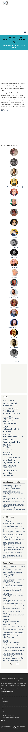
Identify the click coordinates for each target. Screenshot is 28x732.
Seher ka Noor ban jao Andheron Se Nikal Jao (13, 639)
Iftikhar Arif (14, 207)
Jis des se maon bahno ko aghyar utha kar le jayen (12, 524)
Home (5, 45)
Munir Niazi (14, 277)
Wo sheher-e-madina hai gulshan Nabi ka (14, 626)
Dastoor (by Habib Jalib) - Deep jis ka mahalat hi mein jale (13, 630)
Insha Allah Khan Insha (13, 437)
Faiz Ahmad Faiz (5, 111)
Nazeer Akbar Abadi (14, 307)
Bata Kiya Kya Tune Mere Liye (11, 538)
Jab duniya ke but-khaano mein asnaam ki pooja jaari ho (12, 486)
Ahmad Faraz (14, 157)
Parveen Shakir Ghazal (14, 327)
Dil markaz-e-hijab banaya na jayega (13, 657)
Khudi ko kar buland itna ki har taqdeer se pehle (14, 567)
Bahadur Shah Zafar (11, 413)
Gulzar (5, 426)
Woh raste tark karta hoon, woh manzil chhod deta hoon (14, 499)
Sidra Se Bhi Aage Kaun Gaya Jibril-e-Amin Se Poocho (13, 651)
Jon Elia (14, 227)
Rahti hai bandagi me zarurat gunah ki (14, 589)
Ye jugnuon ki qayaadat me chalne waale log (13, 586)
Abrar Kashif (14, 357)
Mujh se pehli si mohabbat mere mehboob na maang (12, 636)
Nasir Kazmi (14, 287)
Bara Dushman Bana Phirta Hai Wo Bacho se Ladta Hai (12, 654)
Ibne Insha (7, 431)
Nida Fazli (14, 317)
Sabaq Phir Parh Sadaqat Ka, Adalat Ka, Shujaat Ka (13, 520)
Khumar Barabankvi (11, 457)
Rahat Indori (14, 337)
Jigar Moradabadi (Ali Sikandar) (12, 443)
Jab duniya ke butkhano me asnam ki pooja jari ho (13, 505)
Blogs (3, 711)
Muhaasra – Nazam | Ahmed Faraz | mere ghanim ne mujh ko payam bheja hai (14, 509)
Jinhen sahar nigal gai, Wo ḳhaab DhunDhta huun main (12, 573)
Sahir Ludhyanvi (14, 347)
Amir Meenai (8, 411)
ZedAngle (15, 728)
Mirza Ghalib (14, 257)
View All (17, 361)
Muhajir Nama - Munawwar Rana (12, 492)
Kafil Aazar (7, 449)
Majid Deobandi (9, 460)
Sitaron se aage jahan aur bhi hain (12, 526)
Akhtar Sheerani (10, 403)
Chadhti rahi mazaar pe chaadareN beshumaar (13, 618)
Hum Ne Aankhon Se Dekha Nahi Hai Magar (13, 535)
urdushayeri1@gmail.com (7, 691)
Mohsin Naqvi (8, 475)
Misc (3, 708)
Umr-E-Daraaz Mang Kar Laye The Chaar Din (12, 556)
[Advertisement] (14, 21)
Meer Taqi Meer (14, 247)
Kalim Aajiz (14, 237)
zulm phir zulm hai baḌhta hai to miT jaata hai (13, 502)
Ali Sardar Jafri (14, 167)
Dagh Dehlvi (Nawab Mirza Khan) (14, 187)
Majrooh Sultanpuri (11, 462)
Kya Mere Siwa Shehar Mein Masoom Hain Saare (13, 540)
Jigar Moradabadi (14, 217)
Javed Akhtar (8, 439)
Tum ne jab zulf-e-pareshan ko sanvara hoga (12, 489)
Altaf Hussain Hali (10, 408)
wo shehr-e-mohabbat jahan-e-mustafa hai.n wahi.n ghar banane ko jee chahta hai (13, 622)
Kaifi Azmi (7, 452)
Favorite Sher (5, 701)
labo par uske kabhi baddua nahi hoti (13, 547)
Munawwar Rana (14, 267)
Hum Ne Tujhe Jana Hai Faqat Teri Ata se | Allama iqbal (14, 532)
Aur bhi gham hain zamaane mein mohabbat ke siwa (12, 553)
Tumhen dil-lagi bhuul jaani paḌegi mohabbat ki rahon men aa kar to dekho (13, 495)
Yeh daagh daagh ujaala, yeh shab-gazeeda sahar (13, 633)
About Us (4, 698)
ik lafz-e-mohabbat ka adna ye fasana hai (12, 543)
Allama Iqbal (14, 177)
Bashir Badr (8, 416)
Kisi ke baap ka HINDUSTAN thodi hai (13, 546)
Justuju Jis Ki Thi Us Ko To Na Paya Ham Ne (12, 612)
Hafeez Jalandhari (11, 429)
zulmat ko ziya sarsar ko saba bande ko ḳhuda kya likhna (13, 579)
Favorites (4, 705)
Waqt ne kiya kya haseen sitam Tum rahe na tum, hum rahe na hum (13, 659)
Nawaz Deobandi (14, 297)
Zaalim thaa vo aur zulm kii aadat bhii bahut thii (13, 550)
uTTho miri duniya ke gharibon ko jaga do (13, 528)
